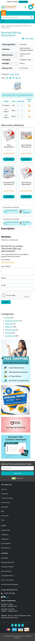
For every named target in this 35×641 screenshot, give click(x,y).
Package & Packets (7, 567)
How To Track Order (7, 580)
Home (3, 26)
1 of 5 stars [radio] (2, 262)
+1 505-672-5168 (11, 2)
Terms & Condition (7, 498)
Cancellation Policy (7, 576)
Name (4, 278)
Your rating (5, 260)
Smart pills (8, 333)
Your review (6, 266)
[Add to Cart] (29, 105)
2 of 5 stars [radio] (5, 262)
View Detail (8, 159)
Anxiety (7, 318)
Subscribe (17, 473)
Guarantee (4, 558)
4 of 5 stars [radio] (10, 262)
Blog (2, 511)
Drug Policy (4, 507)
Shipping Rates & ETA (7, 562)
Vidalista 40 (5, 539)
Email (3, 285)
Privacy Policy (5, 502)
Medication (9, 327)
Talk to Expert (29, 38)
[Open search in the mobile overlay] (17, 17)
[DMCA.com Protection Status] (17, 478)
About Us (4, 489)
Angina (16, 26)
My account (4, 516)
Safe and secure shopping (9, 584)
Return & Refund (6, 571)
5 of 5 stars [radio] (13, 262)
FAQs (2, 520)
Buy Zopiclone (5, 548)
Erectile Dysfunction (12, 321)
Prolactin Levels (10, 330)
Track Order (23, 2)
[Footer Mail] (5, 597)
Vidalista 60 (4, 535)
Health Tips (9, 324)
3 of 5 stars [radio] (8, 262)
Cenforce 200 (5, 530)
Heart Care (9, 26)
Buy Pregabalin (6, 543)
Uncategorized (10, 336)
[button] (3, 13)
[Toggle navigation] (2, 21)
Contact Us (4, 494)
